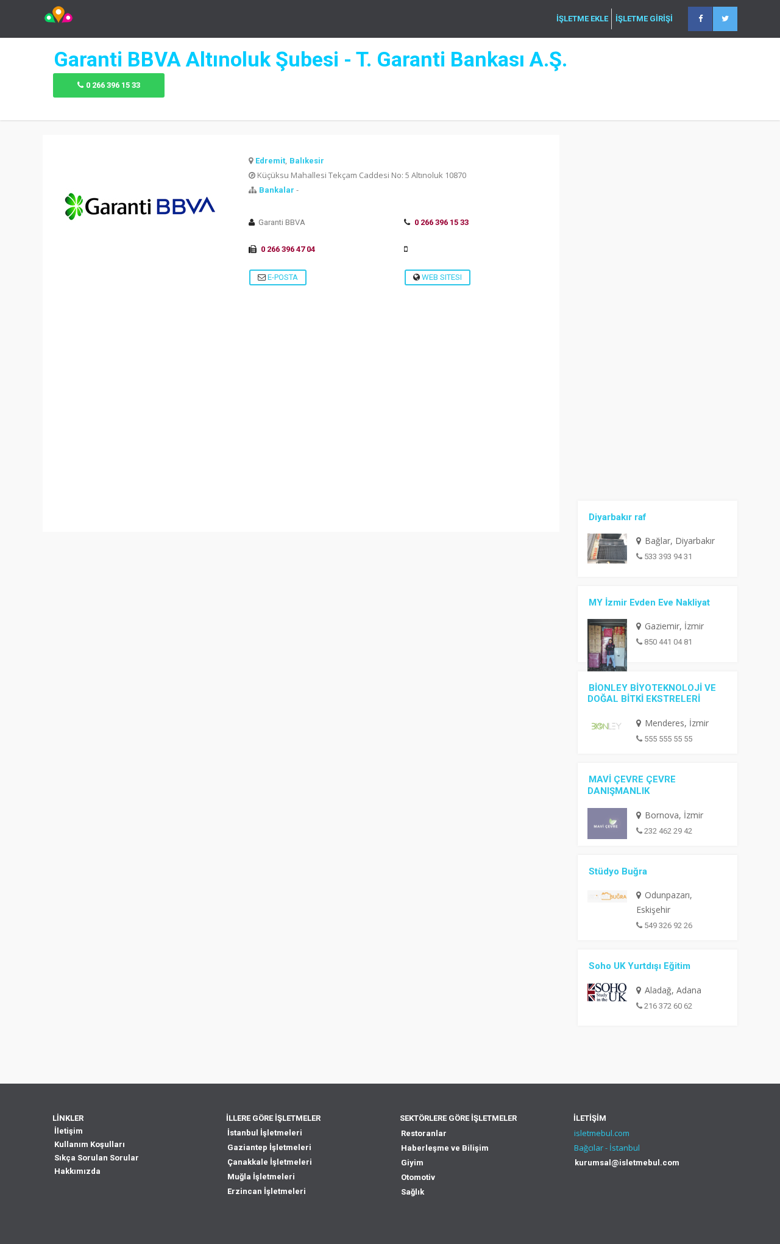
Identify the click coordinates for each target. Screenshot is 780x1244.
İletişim (68, 1130)
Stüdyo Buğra (618, 871)
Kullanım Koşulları (89, 1144)
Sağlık (412, 1191)
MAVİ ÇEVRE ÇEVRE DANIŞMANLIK (631, 785)
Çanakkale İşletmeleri (269, 1162)
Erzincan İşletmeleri (266, 1191)
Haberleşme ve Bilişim (445, 1148)
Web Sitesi (441, 277)
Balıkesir (306, 160)
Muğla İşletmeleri (261, 1176)
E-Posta (282, 277)
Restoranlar (424, 1133)
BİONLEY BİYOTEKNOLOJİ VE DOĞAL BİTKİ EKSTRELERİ (651, 693)
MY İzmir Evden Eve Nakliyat (649, 602)
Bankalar (276, 190)
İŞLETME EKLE (582, 19)
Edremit (270, 160)
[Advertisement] (301, 446)
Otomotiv (418, 1177)
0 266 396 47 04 (288, 249)
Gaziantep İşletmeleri (269, 1147)
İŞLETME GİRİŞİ (644, 19)
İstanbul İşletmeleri (264, 1132)
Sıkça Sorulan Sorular (96, 1157)
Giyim (412, 1162)
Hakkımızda (77, 1171)
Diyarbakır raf (618, 517)
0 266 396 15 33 (113, 85)
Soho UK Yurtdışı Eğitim (639, 965)
